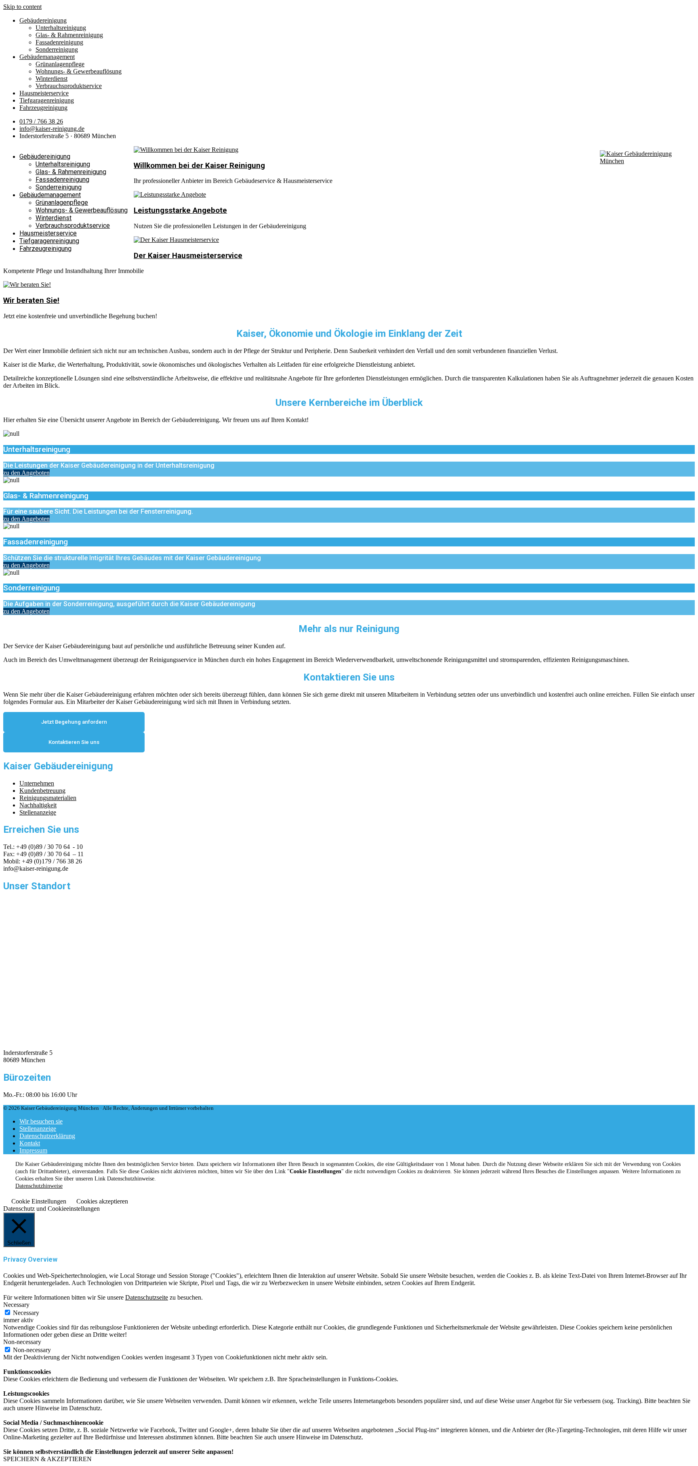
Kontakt (29, 1143)
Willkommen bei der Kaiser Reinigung (199, 165)
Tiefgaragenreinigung (46, 100)
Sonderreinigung (57, 49)
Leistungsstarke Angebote (180, 210)
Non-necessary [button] (22, 1341)
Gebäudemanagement (47, 56)
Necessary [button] (16, 1304)
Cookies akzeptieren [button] (102, 1201)
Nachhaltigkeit (38, 805)
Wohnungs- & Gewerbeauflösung (79, 71)
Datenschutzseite (146, 1297)
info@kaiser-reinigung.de (51, 128)
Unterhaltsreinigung (61, 27)
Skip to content (22, 6)
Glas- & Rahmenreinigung (69, 35)
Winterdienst (51, 78)
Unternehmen (36, 783)
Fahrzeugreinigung (43, 107)
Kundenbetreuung (42, 790)
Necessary (26, 1312)
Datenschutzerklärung (47, 1135)
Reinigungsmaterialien (47, 797)
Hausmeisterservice (44, 93)
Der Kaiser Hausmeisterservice (188, 255)
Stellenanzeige (37, 812)
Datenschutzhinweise (39, 1186)
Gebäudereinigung (43, 20)
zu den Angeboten (26, 472)
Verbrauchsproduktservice (69, 85)
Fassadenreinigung (59, 42)
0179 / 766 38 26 (41, 121)
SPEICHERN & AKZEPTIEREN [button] (47, 1458)
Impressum (33, 1150)
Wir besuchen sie (41, 1121)
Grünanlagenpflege (60, 64)
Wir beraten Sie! (31, 300)
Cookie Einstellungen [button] (38, 1201)
